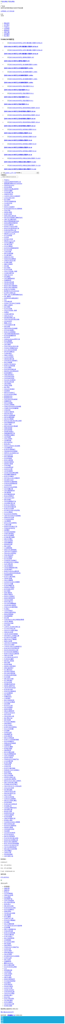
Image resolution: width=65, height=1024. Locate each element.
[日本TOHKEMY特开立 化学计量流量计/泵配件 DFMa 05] (24, 43)
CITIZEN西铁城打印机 (11, 567)
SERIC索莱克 (8, 592)
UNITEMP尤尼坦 (9, 376)
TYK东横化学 (8, 447)
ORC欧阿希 (7, 492)
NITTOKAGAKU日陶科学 (12, 478)
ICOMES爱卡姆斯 (9, 537)
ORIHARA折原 (8, 632)
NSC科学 (6, 205)
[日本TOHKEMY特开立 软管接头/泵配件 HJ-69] (21, 136)
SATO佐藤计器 (8, 489)
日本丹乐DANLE (9, 185)
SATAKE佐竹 (8, 321)
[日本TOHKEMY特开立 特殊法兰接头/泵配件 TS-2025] (23, 158)
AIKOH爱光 (7, 383)
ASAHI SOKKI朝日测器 (11, 472)
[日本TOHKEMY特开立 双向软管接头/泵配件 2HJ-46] (23, 115)
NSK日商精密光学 (9, 422)
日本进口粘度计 (9, 431)
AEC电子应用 (8, 244)
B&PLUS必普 (8, 641)
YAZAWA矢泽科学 (9, 832)
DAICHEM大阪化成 (10, 369)
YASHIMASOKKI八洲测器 (12, 822)
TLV (5, 300)
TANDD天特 (8, 485)
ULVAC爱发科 (8, 246)
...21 (10, 172)
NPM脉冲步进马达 (9, 684)
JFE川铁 (6, 266)
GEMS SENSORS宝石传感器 (12, 406)
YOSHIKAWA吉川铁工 (11, 784)
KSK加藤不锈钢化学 (10, 474)
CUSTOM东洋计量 (9, 324)
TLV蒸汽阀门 (8, 255)
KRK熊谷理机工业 (9, 317)
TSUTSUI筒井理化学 (10, 847)
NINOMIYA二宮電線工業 (11, 635)
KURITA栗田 (8, 763)
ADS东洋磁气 (8, 569)
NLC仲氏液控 (8, 680)
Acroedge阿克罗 (8, 467)
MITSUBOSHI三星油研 (11, 426)
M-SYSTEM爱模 (9, 535)
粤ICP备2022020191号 (7, 1012)
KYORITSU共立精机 (10, 637)
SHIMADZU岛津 (9, 517)
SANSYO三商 (8, 469)
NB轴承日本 (7, 401)
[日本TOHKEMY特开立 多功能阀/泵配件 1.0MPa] (22, 72)
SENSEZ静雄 (8, 187)
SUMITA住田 (8, 214)
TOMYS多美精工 (9, 533)
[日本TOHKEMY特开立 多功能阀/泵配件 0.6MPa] (22, 64)
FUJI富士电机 (8, 262)
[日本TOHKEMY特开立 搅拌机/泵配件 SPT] (20, 57)
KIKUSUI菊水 (8, 539)
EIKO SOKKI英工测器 (10, 782)
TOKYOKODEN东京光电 (11, 319)
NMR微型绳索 (8, 575)
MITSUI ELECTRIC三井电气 (12, 780)
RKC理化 (7, 387)
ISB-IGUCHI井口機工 (10, 800)
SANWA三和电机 (9, 404)
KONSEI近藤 (8, 816)
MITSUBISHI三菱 (9, 823)
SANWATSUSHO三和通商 (12, 582)
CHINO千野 (7, 852)
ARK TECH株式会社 (10, 219)
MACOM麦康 (8, 362)
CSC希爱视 (7, 521)
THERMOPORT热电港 (10, 451)
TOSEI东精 (7, 465)
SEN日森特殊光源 (9, 494)
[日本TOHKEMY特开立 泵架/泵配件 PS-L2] (20, 86)
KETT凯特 (7, 199)
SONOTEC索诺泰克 (10, 691)
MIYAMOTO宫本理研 (10, 849)
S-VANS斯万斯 (8, 761)
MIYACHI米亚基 (9, 738)
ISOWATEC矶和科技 (10, 825)
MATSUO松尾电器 (9, 415)
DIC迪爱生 (7, 276)
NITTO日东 (7, 714)
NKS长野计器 (8, 809)
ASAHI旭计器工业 (9, 503)
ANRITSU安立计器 (9, 260)
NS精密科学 (7, 280)
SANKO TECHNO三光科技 (12, 303)
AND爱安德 (7, 440)
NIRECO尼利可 (8, 355)
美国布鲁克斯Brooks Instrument (13, 183)
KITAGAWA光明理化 (10, 523)
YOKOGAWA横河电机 (11, 607)
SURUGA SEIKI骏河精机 (11, 739)
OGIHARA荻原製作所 (10, 483)
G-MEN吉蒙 (7, 524)
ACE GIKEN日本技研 (10, 350)
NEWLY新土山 (8, 601)
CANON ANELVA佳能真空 (12, 196)
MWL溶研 (7, 662)
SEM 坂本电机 (8, 854)
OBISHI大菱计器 (9, 359)
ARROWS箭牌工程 (9, 818)
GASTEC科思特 (9, 357)
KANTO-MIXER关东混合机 (12, 573)
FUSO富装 (7, 677)
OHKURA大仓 (8, 275)
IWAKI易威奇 (8, 341)
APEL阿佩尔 (8, 850)
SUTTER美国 (8, 235)
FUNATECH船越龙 (9, 721)
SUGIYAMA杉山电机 (10, 394)
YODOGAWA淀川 (9, 712)
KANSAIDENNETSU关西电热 (13, 208)
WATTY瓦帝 (7, 795)
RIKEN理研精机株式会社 (11, 221)
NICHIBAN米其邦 (9, 671)
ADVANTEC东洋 (9, 497)
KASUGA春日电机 (9, 576)
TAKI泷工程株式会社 (10, 807)
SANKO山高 (8, 732)
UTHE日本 (7, 410)
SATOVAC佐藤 (8, 583)
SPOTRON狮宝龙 (9, 351)
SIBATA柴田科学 (9, 711)
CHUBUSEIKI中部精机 (11, 634)
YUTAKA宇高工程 (9, 628)
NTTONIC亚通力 (9, 330)
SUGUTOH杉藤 (8, 729)
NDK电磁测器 (8, 616)
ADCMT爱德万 (8, 566)
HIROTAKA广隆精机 (10, 639)
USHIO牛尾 (7, 764)
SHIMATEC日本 (9, 257)
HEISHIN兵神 (8, 544)
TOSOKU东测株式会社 (11, 348)
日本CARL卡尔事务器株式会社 (13, 294)
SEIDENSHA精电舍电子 (11, 298)
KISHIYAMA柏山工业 (10, 526)
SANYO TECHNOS (10, 364)
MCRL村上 (7, 444)
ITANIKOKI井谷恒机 (10, 675)
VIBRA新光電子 (9, 374)
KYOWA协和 (8, 558)
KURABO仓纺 (8, 689)
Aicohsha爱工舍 (8, 192)
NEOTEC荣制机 (9, 419)
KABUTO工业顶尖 (9, 289)
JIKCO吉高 (7, 546)
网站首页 (6, 23)
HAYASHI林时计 (9, 741)
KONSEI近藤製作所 (10, 335)
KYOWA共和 (8, 250)
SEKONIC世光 (8, 413)
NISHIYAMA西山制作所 (11, 189)
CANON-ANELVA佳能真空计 (13, 646)
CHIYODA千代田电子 (10, 551)
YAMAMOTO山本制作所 (11, 232)
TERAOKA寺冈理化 (10, 553)
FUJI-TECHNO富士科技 (11, 838)
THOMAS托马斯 (9, 282)
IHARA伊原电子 (9, 496)
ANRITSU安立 (8, 194)
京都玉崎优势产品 (9, 433)
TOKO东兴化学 (8, 555)
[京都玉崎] (32, 1)
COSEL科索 (7, 251)
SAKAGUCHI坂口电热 (11, 630)
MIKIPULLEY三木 (9, 233)
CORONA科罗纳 (9, 797)
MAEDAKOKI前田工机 (11, 840)
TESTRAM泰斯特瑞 (10, 201)
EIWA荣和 (7, 703)
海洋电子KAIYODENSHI (11, 291)
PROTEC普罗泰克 (9, 836)
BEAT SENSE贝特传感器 (11, 843)
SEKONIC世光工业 (9, 793)
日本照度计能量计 (9, 435)
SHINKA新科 (8, 212)
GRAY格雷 (7, 344)
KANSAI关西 (8, 269)
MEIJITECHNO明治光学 (11, 371)
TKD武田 (7, 831)
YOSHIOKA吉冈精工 (10, 560)
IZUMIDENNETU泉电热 (11, 562)
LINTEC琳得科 (8, 621)
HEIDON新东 (8, 709)
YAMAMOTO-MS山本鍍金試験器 (14, 619)
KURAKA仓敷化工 (9, 505)
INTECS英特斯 (8, 460)
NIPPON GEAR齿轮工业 (11, 453)
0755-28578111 (5, 877)
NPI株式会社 (8, 696)
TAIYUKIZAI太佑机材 (10, 399)
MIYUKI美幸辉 (8, 253)
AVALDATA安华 (9, 788)
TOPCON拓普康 (9, 755)
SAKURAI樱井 (8, 746)
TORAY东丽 (8, 424)
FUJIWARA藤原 (9, 659)
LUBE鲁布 (7, 698)
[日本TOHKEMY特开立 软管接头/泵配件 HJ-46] (21, 151)
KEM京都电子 (8, 373)
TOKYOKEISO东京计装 (11, 346)
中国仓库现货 (8, 428)
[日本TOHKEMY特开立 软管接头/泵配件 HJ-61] (21, 129)
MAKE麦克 (7, 772)
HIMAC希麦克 (8, 594)
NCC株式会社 (8, 669)
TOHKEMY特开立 (9, 528)
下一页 (14, 172)
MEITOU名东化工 (9, 392)
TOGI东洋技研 (8, 342)
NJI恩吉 (6, 312)
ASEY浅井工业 (8, 856)
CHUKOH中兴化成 (9, 687)
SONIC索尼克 (8, 736)
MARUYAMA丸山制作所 (11, 653)
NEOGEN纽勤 (8, 403)
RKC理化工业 (8, 718)
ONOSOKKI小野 (9, 716)
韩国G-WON (8, 323)
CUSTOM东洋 (8, 610)
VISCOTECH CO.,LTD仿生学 (12, 786)
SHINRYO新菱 (8, 463)
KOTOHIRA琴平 (9, 589)
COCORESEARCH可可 (11, 657)
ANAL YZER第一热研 (10, 271)
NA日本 (6, 237)
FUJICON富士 (8, 725)
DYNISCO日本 (8, 239)
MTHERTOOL (8, 396)
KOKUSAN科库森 (9, 365)
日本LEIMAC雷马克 (10, 215)
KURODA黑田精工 (9, 449)
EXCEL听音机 (8, 707)
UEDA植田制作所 (9, 278)
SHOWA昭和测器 (9, 417)
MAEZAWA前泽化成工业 (11, 228)
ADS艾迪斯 (7, 437)
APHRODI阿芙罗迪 (10, 612)
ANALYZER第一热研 (10, 310)
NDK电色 (7, 391)
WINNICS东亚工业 (9, 777)
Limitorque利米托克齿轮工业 (12, 181)
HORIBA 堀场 (8, 820)
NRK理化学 (7, 750)
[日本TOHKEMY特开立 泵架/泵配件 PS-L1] (20, 93)
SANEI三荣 (7, 766)
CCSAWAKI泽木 (9, 519)
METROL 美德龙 (9, 660)
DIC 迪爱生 (7, 296)
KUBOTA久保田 (9, 508)
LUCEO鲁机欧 (8, 693)
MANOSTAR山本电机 (10, 487)
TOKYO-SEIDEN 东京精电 (12, 446)
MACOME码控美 (9, 700)
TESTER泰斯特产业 (10, 501)
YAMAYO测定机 (9, 412)
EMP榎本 (7, 530)
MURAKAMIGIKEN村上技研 (13, 420)
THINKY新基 (8, 385)
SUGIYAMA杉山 (9, 834)
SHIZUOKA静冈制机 (10, 549)
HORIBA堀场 (8, 748)
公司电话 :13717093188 (7, 11)
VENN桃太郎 (8, 301)
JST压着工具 (8, 806)
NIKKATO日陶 (8, 655)
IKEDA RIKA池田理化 (10, 285)
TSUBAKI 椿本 (8, 600)
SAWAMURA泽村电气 (10, 360)
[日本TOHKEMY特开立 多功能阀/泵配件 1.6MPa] (22, 79)
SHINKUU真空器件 (10, 666)
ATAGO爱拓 (7, 367)
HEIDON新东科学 (9, 598)
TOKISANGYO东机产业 (11, 759)
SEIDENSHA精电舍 (10, 258)
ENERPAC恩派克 (9, 587)
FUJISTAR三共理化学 (10, 804)
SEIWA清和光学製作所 (11, 223)
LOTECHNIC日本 (9, 198)
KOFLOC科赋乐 (9, 476)
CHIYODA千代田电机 (10, 643)
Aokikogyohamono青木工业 (12, 339)
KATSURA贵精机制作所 (11, 248)
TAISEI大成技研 (9, 815)
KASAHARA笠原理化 (10, 514)
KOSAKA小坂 (8, 705)
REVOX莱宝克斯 (9, 752)
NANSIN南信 (8, 458)
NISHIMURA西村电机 (10, 481)
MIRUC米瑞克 (8, 264)
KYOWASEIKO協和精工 (11, 652)
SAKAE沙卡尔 (8, 454)
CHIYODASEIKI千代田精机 (12, 515)
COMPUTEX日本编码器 (11, 408)
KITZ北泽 (7, 337)
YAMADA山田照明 (10, 798)
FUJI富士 (6, 609)
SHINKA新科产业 (9, 686)
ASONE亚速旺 (8, 471)
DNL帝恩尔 (7, 695)
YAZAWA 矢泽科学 (9, 380)
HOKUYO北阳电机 (10, 332)
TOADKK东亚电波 (9, 532)
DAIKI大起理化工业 (10, 230)
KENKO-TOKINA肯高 (10, 226)
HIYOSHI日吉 (8, 442)
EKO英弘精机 (8, 789)
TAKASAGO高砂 (9, 644)
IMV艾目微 (7, 720)
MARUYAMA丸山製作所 (11, 571)
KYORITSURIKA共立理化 (12, 510)
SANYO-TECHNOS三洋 (11, 845)
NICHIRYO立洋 (8, 480)
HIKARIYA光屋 (8, 678)
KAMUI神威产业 (9, 585)
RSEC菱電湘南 (8, 456)
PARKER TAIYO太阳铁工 (11, 770)
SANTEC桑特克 (9, 224)
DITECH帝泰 (8, 773)
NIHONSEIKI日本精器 (10, 328)
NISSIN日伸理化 (9, 462)
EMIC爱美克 (8, 723)
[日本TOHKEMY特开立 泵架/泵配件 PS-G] (20, 100)
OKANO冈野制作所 (10, 754)
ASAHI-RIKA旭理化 (10, 605)
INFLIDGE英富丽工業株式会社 (13, 217)
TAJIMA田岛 (8, 353)
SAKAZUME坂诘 (9, 389)
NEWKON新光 (8, 757)
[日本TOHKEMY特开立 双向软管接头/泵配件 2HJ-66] (23, 107)
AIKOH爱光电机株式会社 (11, 333)
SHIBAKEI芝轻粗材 (10, 743)
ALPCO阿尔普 (8, 564)
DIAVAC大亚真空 (9, 207)
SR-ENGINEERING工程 (11, 650)
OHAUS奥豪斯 (8, 580)
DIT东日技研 (8, 802)
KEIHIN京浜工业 (9, 813)
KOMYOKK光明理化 (10, 727)
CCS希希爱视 (8, 548)
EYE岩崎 (6, 730)
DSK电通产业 (8, 734)
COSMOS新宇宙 (9, 273)
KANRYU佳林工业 (9, 293)
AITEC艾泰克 (8, 438)
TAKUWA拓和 (8, 540)
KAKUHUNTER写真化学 (11, 648)
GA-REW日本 (8, 203)
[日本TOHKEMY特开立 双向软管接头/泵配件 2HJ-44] (23, 122)
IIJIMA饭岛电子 (8, 668)
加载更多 (3, 175)
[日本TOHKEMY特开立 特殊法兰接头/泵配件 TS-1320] (23, 165)
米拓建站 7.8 (11, 1015)
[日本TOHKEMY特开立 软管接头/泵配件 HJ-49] (21, 144)
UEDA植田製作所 (9, 490)
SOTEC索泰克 (8, 557)
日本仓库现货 (8, 429)
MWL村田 (7, 326)
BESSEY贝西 (8, 811)
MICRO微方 (7, 499)
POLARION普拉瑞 (9, 673)
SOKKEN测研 (8, 190)
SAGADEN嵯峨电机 (10, 603)
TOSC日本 (7, 210)
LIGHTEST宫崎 (8, 623)
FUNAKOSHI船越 (9, 702)
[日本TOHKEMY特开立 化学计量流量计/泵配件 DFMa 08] (24, 50)
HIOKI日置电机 (8, 614)
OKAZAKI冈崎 (8, 775)
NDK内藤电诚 (8, 542)
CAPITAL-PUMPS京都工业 (12, 626)
